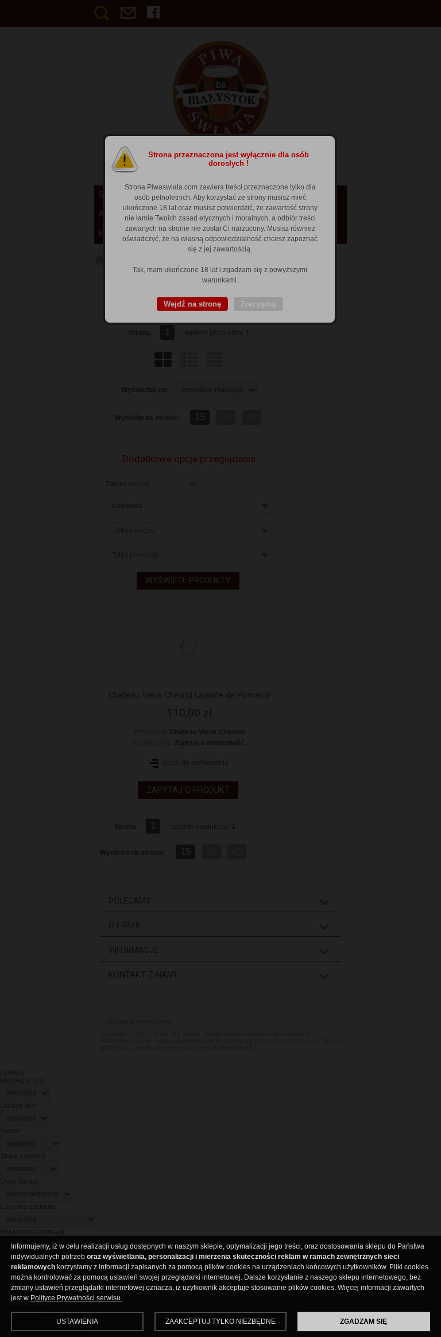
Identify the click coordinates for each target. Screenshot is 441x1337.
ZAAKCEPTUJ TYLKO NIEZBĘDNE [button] (220, 1321)
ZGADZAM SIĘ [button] (363, 1321)
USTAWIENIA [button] (77, 1321)
